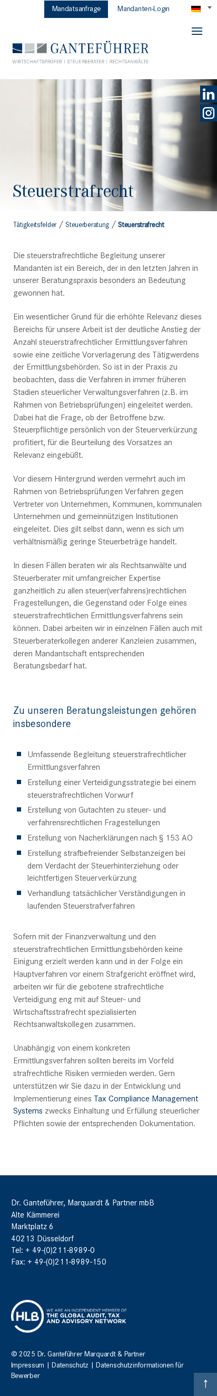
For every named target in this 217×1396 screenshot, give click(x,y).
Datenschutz (70, 1364)
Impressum (27, 1364)
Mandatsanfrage (76, 8)
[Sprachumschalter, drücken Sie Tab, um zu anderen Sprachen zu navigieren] (202, 8)
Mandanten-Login (143, 8)
